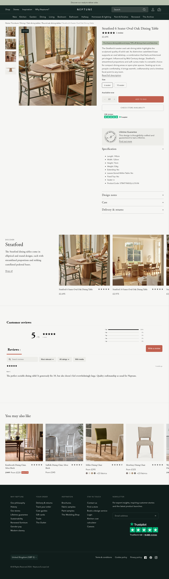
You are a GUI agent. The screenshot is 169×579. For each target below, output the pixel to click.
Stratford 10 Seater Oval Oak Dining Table (130, 289)
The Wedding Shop (71, 514)
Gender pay (16, 526)
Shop (7, 9)
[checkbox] (79, 359)
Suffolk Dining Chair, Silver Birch (57, 466)
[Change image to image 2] (10, 44)
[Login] (153, 9)
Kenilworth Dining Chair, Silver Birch (15, 466)
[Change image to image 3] (10, 56)
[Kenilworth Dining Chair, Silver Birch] (24, 442)
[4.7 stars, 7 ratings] (77, 465)
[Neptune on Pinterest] (151, 558)
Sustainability (17, 518)
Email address (120, 513)
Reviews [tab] (14, 350)
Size (103, 79)
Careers (90, 526)
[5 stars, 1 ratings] (104, 289)
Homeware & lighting (101, 17)
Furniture (14, 23)
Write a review (154, 348)
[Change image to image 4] (10, 69)
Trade (38, 518)
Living (51, 17)
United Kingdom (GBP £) (23, 557)
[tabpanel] (84, 374)
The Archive (148, 17)
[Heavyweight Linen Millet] (92, 473)
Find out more (125, 141)
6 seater (107, 85)
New (15, 17)
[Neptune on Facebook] (145, 558)
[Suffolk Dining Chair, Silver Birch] (64, 442)
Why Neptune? (42, 9)
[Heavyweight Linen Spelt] (95, 473)
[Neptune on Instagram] (156, 558)
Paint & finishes (121, 17)
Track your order (43, 506)
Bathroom (73, 17)
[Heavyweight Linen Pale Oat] (89, 473)
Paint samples (68, 510)
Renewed (135, 17)
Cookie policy (121, 557)
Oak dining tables (33, 23)
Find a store (92, 506)
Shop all (9, 271)
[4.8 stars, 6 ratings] (117, 465)
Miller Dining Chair (94, 465)
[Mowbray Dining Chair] (145, 442)
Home (7, 23)
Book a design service (97, 510)
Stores (16, 9)
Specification (109, 149)
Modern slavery (18, 530)
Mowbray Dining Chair (135, 465)
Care (104, 202)
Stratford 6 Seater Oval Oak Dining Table (76, 289)
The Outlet (41, 522)
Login (89, 514)
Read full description (111, 75)
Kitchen (22, 17)
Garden (33, 17)
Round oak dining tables (51, 23)
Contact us (92, 503)
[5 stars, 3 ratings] (158, 465)
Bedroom (62, 17)
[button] (124, 329)
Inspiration (27, 9)
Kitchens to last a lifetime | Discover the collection (84, 2)
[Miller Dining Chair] (104, 442)
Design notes (109, 195)
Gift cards (40, 514)
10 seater (120, 85)
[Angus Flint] (87, 473)
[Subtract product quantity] (114, 99)
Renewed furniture (19, 522)
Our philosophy (18, 503)
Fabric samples (68, 506)
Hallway (84, 17)
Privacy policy (136, 557)
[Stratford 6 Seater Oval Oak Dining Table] (84, 260)
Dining (43, 17)
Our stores (15, 510)
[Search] (144, 9)
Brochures (66, 503)
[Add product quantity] (105, 99)
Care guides (41, 510)
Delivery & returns (112, 210)
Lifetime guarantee (19, 514)
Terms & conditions (103, 557)
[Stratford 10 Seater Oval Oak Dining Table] (138, 260)
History (14, 506)
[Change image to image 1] (11, 32)
